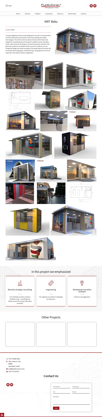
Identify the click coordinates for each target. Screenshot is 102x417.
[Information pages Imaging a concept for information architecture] (20, 334)
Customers (49, 14)
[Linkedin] (94, 5)
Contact (83, 14)
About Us (60, 14)
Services (27, 14)
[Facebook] (91, 5)
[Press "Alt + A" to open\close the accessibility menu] (2, 415)
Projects (37, 14)
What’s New (72, 14)
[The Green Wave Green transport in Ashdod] (50, 334)
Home (18, 14)
